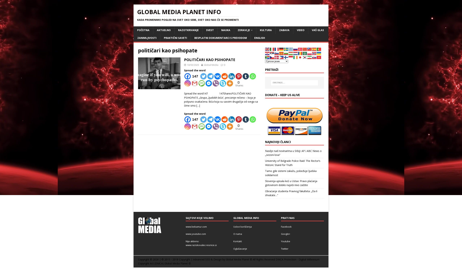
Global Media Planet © (177, 263)
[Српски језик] (272, 53)
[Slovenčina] (314, 57)
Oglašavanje (240, 248)
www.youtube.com (196, 234)
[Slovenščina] (276, 53)
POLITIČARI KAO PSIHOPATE (209, 59)
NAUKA (225, 30)
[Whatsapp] (253, 76)
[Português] (319, 49)
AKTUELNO (164, 30)
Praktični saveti (175, 38)
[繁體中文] (309, 49)
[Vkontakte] (217, 76)
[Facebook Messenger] (209, 83)
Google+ (285, 234)
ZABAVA (284, 30)
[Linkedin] (231, 76)
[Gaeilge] (295, 57)
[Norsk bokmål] (314, 53)
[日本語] (300, 57)
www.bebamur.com (196, 226)
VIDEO (300, 30)
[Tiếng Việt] (319, 57)
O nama (237, 234)
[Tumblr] (246, 76)
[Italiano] (272, 49)
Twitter (284, 248)
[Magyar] (291, 53)
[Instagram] (187, 83)
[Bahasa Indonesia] (291, 57)
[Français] (276, 49)
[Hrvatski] (267, 53)
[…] (198, 105)
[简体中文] (305, 49)
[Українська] (319, 53)
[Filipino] (281, 57)
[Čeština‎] (272, 57)
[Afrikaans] (267, 57)
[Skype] (223, 83)
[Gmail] (194, 83)
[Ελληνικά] (291, 49)
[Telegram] (210, 76)
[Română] (300, 53)
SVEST (210, 30)
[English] (267, 49)
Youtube (285, 241)
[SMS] (202, 83)
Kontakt (237, 241)
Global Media (211, 64)
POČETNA (143, 30)
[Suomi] (286, 57)
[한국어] (305, 57)
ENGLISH (259, 38)
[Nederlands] (295, 53)
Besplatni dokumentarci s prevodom (220, 38)
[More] (230, 83)
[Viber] (216, 83)
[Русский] (295, 49)
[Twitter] (203, 76)
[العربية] (305, 53)
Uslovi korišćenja (242, 226)
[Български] (286, 53)
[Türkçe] (300, 49)
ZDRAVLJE (244, 30)
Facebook (286, 226)
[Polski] (309, 53)
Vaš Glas (318, 30)
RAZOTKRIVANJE (188, 30)
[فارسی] (309, 57)
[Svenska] (286, 49)
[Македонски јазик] (281, 53)
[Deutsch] (281, 49)
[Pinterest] (239, 76)
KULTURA (266, 30)
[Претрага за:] (294, 83)
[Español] (314, 49)
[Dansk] (276, 57)
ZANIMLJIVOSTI (146, 38)
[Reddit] (224, 76)
